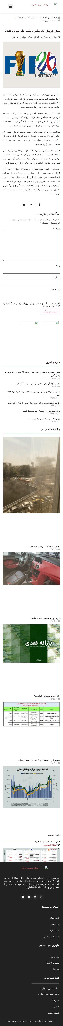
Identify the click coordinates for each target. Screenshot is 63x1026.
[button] (10, 6)
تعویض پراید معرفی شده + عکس (45, 618)
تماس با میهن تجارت (49, 988)
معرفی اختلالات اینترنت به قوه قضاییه (44, 546)
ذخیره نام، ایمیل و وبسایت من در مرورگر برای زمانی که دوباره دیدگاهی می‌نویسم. (31, 304)
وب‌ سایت (55, 289)
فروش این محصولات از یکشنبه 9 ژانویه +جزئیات (39, 760)
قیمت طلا (55, 924)
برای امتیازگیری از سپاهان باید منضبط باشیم (41, 411)
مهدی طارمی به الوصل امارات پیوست (43, 418)
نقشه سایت (53, 1012)
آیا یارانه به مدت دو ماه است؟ (47, 696)
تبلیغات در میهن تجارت (48, 994)
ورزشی (45, 20)
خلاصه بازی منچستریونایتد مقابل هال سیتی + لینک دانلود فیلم (34, 403)
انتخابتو (55, 1006)
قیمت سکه (54, 918)
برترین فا (55, 1000)
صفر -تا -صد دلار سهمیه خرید (47, 841)
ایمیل (57, 277)
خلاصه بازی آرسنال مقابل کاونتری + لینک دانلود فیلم (37, 383)
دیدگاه (56, 228)
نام (58, 266)
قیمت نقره (54, 930)
